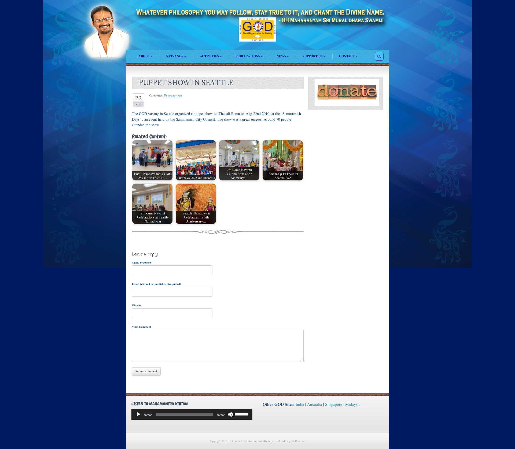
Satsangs (176, 56)
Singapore (333, 404)
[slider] (242, 414)
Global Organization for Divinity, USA (257, 33)
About (145, 56)
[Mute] (230, 414)
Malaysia (352, 404)
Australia (314, 404)
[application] (191, 414)
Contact (348, 56)
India (300, 404)
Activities (211, 56)
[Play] (138, 414)
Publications (249, 56)
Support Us (314, 56)
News (283, 56)
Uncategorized (173, 95)
